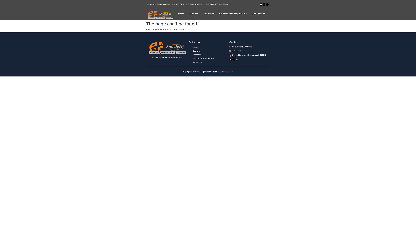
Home (181, 13)
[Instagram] (264, 4)
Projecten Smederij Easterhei (233, 13)
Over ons (193, 13)
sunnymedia (228, 72)
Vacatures (209, 13)
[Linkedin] (267, 4)
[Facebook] (261, 4)
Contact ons (259, 13)
